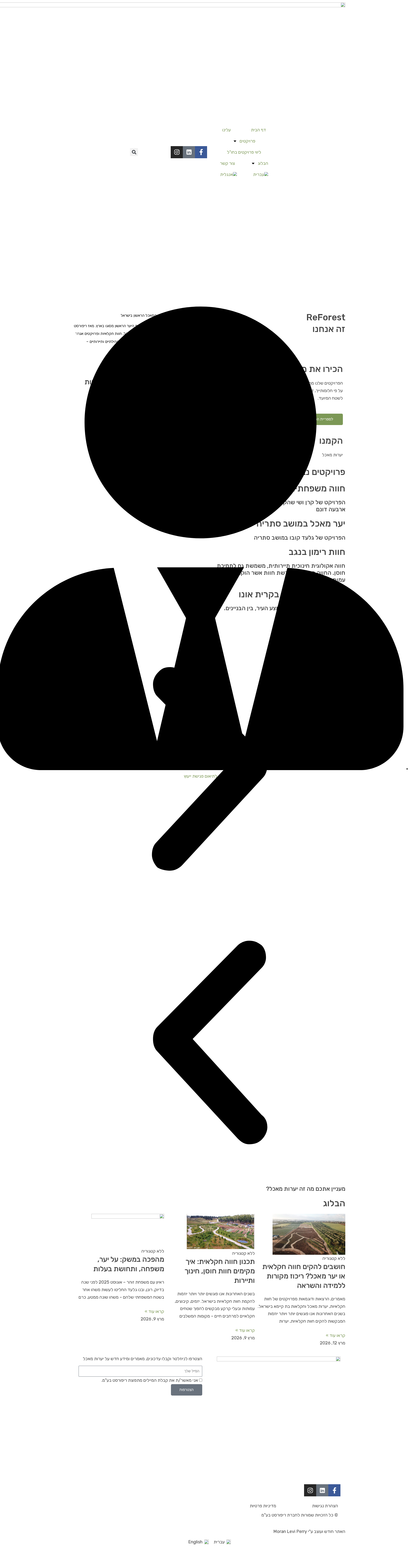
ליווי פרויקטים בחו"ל (244, 152)
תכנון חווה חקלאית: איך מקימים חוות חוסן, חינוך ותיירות (220, 1271)
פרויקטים (247, 141)
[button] (134, 152)
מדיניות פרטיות (263, 1505)
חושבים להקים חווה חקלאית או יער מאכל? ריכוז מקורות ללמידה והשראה (303, 1276)
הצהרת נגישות (325, 1505)
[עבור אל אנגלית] (228, 174)
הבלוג (263, 163)
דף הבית (258, 130)
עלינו (226, 130)
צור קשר (227, 163)
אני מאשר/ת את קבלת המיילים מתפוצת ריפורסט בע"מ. (149, 1380)
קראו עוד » (335, 1335)
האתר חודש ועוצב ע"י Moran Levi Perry (309, 1531)
